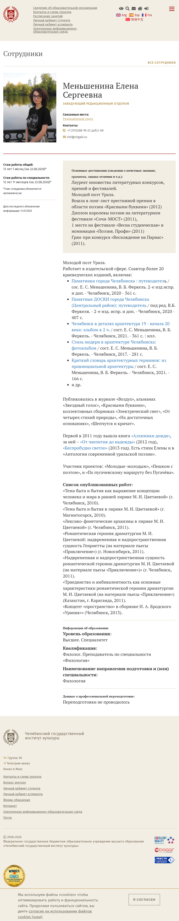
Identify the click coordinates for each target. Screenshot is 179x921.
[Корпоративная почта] (134, 8)
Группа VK (15, 758)
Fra (150, 15)
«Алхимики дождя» (150, 435)
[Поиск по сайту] (128, 8)
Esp (137, 15)
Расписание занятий (48, 16)
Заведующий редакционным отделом (96, 104)
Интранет (10, 806)
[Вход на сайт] (146, 8)
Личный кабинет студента (51, 20)
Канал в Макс (13, 769)
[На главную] (11, 14)
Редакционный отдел (78, 119)
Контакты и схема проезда (52, 12)
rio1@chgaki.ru (77, 137)
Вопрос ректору (14, 782)
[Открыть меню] (172, 11)
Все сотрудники (162, 63)
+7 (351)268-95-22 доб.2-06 (85, 130)
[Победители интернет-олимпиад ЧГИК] (15, 876)
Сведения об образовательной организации (65, 8)
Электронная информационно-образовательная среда (55, 30)
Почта (7, 818)
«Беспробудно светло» (85, 448)
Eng (124, 15)
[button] (121, 8)
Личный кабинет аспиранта (53, 24)
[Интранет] (140, 8)
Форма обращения (16, 800)
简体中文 (137, 19)
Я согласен (144, 899)
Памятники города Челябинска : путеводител (118, 281)
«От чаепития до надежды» (107, 441)
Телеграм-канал (18, 763)
